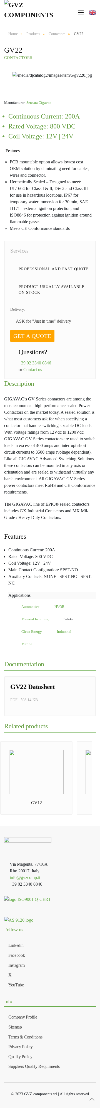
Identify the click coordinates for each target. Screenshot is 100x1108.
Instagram (16, 965)
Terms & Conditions (25, 1037)
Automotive (30, 607)
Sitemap (15, 1027)
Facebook (16, 955)
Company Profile (22, 1017)
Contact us (32, 369)
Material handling (35, 619)
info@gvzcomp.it (25, 877)
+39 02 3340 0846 (35, 363)
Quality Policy (20, 1056)
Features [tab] (12, 150)
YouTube (16, 985)
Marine (26, 644)
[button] (92, 1099)
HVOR (59, 607)
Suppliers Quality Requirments (34, 1066)
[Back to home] (30, 12)
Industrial (64, 632)
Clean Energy (31, 632)
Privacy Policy (20, 1046)
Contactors (18, 58)
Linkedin (15, 945)
